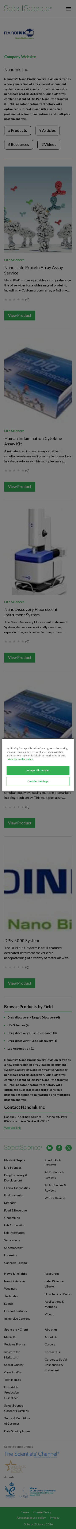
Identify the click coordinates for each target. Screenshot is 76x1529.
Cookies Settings (37, 781)
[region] (38, 764)
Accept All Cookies (38, 770)
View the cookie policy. (20, 759)
